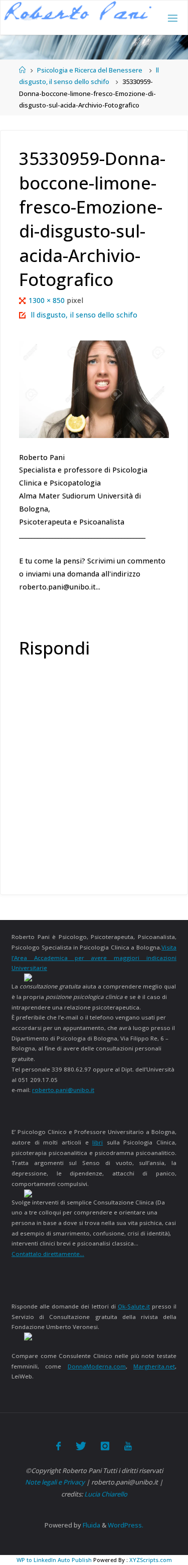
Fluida (90, 1525)
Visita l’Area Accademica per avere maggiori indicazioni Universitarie (94, 958)
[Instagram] (105, 1446)
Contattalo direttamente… (48, 1254)
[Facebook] (58, 1446)
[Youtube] (127, 1446)
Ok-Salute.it (134, 1306)
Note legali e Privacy (55, 1482)
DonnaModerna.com (97, 1366)
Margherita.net (154, 1366)
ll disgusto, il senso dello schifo (84, 315)
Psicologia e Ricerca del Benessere (89, 70)
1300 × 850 (48, 300)
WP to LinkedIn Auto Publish (54, 1560)
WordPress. (125, 1525)
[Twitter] (81, 1446)
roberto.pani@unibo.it (63, 1090)
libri (97, 1142)
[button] (77, 10)
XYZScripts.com (150, 1560)
